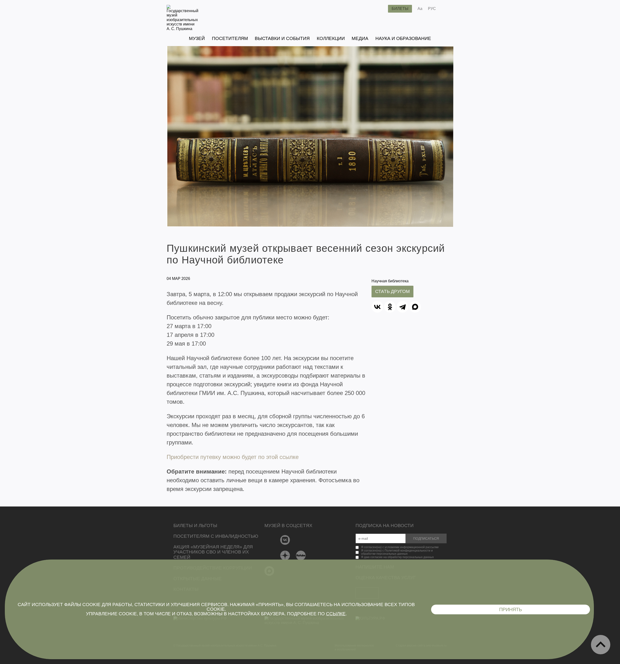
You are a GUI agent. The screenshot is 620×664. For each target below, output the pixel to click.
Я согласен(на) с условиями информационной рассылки (400, 547)
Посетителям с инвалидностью (215, 536)
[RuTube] (301, 555)
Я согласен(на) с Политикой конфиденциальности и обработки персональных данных (397, 552)
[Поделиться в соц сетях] (447, 9)
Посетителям (230, 38)
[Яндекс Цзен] (285, 555)
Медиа (360, 38)
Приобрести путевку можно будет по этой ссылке (233, 457)
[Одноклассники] (390, 307)
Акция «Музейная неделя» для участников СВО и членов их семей (213, 552)
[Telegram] (402, 307)
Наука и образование (403, 38)
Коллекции (331, 38)
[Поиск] (380, 9)
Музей (197, 38)
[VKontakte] (285, 540)
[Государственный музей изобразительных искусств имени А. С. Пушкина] (182, 29)
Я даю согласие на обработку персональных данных (397, 557)
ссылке (336, 613)
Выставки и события (282, 38)
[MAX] (415, 307)
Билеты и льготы (195, 525)
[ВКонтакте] (377, 307)
